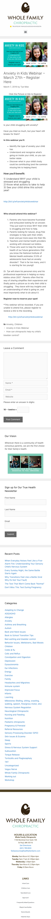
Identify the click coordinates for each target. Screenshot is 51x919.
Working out (10, 776)
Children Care (25, 888)
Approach (25, 897)
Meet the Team (25, 916)
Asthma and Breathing (15, 624)
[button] (26, 32)
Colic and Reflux (12, 653)
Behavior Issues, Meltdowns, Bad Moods (24, 642)
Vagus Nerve (11, 769)
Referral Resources (14, 729)
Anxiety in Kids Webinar (17, 328)
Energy (8, 672)
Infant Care (25, 883)
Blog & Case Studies (26, 907)
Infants (8, 693)
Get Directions (25, 845)
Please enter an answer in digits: (19, 402)
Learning (9, 697)
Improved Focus (12, 690)
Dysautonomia (11, 664)
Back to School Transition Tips (19, 635)
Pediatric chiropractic (15, 722)
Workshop (9, 780)
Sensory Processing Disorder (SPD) (21, 733)
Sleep (7, 740)
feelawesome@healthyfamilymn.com (25, 851)
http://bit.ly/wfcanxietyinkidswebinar (21, 201)
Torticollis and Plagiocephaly (18, 758)
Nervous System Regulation (18, 707)
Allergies (9, 617)
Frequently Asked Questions (25, 902)
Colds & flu (10, 650)
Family (8, 679)
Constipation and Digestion (17, 657)
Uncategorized (12, 765)
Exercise (9, 675)
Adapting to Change (14, 610)
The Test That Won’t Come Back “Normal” (24, 584)
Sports (8, 744)
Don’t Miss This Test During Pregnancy (23, 587)
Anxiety (9, 324)
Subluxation (10, 751)
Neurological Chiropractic (17, 711)
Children (18, 324)
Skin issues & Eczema (15, 736)
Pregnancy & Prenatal (15, 725)
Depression (10, 661)
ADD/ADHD (10, 613)
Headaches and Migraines (17, 682)
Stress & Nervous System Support (21, 747)
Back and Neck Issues (15, 632)
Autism (8, 628)
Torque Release (12, 755)
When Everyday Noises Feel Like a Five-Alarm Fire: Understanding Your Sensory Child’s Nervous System (24, 563)
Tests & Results (25, 912)
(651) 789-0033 (25, 848)
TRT (7, 762)
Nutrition (9, 718)
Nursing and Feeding (15, 715)
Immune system (12, 686)
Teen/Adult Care (25, 893)
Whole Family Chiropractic (17, 773)
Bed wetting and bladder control (20, 639)
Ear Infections (11, 668)
